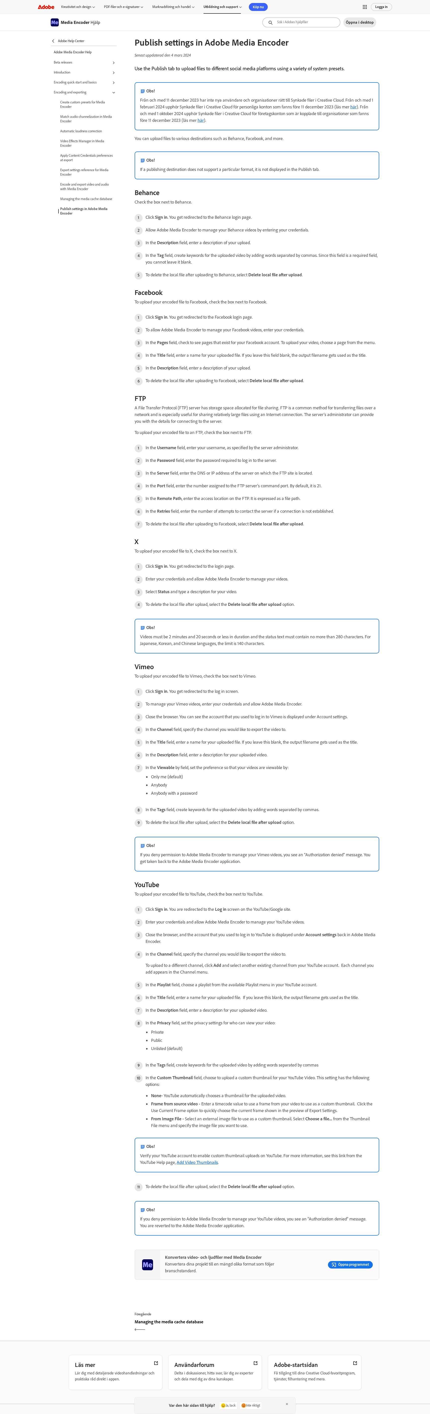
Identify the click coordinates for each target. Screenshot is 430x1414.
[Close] (287, 1404)
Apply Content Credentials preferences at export (86, 157)
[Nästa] (318, 1326)
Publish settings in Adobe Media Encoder (84, 211)
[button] (365, 7)
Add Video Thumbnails (197, 1162)
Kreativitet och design (76, 7)
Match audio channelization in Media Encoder (86, 119)
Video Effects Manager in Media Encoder (82, 143)
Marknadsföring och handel (171, 7)
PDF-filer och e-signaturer (121, 7)
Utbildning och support (221, 7)
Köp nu (258, 7)
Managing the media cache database (86, 199)
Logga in (381, 7)
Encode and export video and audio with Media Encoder (84, 186)
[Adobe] (46, 7)
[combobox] (301, 22)
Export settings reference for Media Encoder (84, 172)
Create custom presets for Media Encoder (82, 104)
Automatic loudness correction (81, 131)
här (353, 107)
